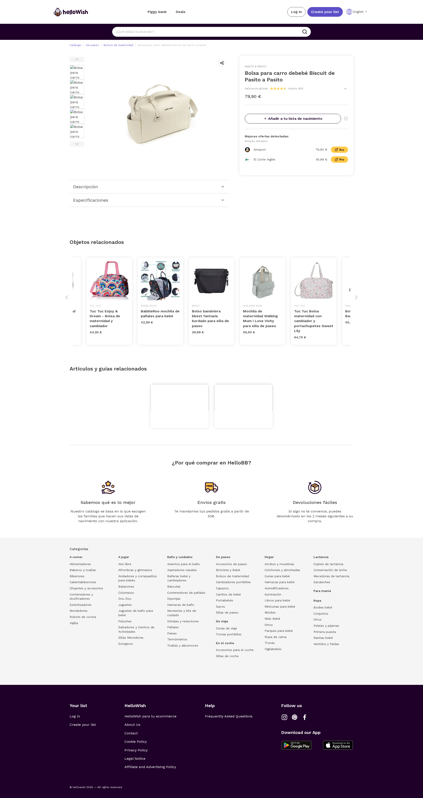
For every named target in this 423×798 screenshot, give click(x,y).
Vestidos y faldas (326, 644)
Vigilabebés (273, 649)
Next (77, 144)
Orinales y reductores (183, 621)
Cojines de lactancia (328, 564)
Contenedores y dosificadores (81, 597)
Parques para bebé (279, 630)
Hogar (269, 557)
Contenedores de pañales (186, 592)
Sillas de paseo (227, 612)
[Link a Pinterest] (294, 717)
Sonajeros (125, 643)
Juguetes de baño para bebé (135, 613)
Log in (296, 12)
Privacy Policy (136, 750)
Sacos (220, 606)
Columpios (126, 592)
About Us (132, 724)
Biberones (77, 576)
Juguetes (125, 604)
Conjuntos (321, 613)
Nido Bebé (272, 618)
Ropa (317, 600)
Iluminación (273, 594)
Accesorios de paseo (231, 564)
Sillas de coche (227, 656)
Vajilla (74, 623)
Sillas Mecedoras (130, 637)
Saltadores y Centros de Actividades (136, 629)
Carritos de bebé (228, 594)
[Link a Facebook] (304, 717)
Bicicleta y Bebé (228, 570)
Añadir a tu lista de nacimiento (295, 118)
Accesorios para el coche (235, 650)
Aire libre (124, 564)
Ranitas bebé (323, 638)
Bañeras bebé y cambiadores (178, 578)
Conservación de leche (330, 570)
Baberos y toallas (83, 570)
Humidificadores (277, 588)
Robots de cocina (83, 617)
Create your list (325, 12)
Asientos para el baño (183, 564)
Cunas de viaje (226, 628)
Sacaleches (322, 582)
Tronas (270, 643)
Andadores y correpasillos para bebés (137, 578)
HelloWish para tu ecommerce (150, 716)
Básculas (173, 586)
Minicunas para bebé (280, 606)
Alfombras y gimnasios (135, 570)
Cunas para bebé (277, 576)
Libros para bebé (277, 600)
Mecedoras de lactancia (331, 576)
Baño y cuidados (180, 557)
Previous (77, 59)
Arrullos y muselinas (279, 564)
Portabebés (224, 600)
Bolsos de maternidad (118, 45)
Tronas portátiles (228, 634)
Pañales (173, 627)
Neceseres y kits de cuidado (181, 613)
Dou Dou (124, 598)
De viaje (222, 621)
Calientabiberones (83, 582)
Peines (172, 633)
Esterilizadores (80, 604)
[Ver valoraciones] (345, 88)
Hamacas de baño (180, 604)
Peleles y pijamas (326, 625)
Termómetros (177, 639)
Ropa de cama (275, 637)
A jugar (123, 557)
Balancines (126, 586)
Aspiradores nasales (182, 570)
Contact (131, 733)
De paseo (92, 45)
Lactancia (321, 557)
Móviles (270, 612)
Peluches (125, 621)
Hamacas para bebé (280, 582)
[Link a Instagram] (284, 717)
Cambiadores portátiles (233, 582)
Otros (269, 625)
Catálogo (75, 45)
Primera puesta (325, 632)
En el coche (225, 643)
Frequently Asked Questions (228, 716)
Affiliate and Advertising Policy (150, 767)
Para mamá (322, 591)
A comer (76, 557)
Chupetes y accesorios (86, 588)
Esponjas (173, 598)
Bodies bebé (323, 607)
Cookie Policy (135, 741)
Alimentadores (80, 564)
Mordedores (78, 610)
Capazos (222, 588)
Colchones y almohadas (282, 570)
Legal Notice (134, 758)
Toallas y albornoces (182, 645)
